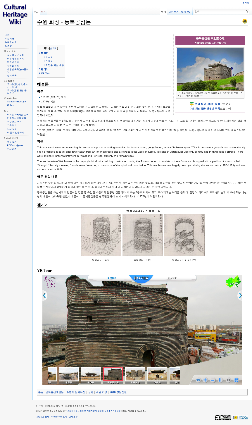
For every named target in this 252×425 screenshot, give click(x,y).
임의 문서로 (11, 42)
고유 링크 (12, 125)
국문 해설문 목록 (15, 55)
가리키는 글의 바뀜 (16, 118)
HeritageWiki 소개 (59, 417)
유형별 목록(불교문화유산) (17, 70)
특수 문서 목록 (14, 122)
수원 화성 (101, 392)
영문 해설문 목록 (15, 58)
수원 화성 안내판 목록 (207, 103)
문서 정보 (12, 129)
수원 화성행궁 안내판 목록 (204, 108)
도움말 (8, 45)
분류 (40, 392)
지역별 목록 (13, 62)
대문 (7, 35)
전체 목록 (12, 75)
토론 (43, 12)
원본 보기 (173, 12)
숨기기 (53, 48)
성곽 (90, 392)
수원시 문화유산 (75, 392)
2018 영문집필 (118, 392)
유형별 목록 (13, 66)
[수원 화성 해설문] (245, 21)
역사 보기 (186, 12)
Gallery (10, 105)
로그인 (245, 3)
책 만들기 (12, 142)
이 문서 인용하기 (15, 132)
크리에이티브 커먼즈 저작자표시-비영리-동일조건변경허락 (94, 411)
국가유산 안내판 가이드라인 (17, 91)
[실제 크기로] (241, 93)
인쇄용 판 (12, 149)
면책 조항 (73, 417)
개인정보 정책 (42, 417)
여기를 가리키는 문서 (17, 114)
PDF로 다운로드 (15, 145)
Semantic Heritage (16, 101)
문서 (36, 12)
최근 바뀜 (9, 38)
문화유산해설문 (55, 392)
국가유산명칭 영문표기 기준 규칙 (17, 85)
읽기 (163, 12)
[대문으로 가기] (16, 15)
